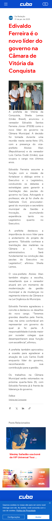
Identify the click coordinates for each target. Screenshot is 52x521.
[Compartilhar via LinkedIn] (23, 408)
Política (12, 395)
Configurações (14, 517)
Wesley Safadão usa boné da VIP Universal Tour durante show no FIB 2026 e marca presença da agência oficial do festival (25, 456)
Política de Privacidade (26, 510)
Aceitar (38, 517)
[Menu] (6, 4)
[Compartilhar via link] (29, 408)
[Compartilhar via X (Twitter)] (16, 408)
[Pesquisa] (45, 4)
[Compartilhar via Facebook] (10, 408)
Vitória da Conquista (17, 399)
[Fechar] (48, 504)
